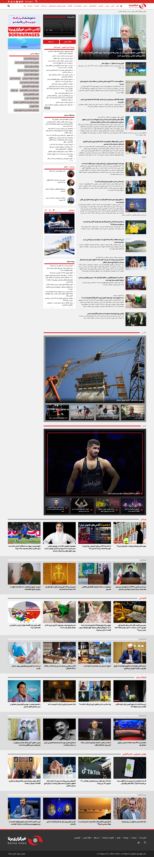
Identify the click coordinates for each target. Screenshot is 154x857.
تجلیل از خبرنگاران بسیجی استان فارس (62, 84)
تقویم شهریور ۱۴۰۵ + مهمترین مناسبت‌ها (61, 273)
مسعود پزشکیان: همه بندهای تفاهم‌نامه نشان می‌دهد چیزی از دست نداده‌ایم (60, 80)
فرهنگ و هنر (141, 677)
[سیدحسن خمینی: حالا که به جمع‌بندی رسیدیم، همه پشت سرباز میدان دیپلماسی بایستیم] (129, 574)
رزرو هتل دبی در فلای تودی (29, 90)
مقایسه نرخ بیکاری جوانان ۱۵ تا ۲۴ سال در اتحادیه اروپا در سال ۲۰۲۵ (59, 299)
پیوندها (126, 838)
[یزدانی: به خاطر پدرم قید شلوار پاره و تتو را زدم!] (94, 463)
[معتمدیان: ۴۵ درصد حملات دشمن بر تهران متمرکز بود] (129, 729)
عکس (143, 332)
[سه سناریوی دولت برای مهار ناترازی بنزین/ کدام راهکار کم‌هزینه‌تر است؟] (59, 612)
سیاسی (143, 560)
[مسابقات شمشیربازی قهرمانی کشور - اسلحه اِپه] (107, 412)
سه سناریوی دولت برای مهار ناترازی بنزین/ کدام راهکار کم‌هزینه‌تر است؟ (60, 269)
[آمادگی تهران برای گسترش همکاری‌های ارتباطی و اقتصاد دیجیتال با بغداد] (24, 768)
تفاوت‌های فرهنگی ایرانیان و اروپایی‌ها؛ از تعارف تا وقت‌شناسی (59, 281)
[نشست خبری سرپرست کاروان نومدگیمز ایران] (132, 412)
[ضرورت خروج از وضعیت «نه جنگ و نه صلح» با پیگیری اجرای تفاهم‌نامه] (24, 574)
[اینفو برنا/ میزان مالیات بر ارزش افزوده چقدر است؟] (59, 245)
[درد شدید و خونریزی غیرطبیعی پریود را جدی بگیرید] (24, 653)
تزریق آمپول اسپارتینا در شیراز (28, 70)
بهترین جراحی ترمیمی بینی (29, 82)
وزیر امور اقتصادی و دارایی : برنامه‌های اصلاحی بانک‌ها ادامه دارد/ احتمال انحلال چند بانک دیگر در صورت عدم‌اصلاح (59, 98)
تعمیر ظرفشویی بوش (31, 94)
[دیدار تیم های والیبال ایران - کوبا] (57, 412)
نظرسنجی (77, 838)
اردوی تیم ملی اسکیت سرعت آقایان (63, 58)
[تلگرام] (17, 1)
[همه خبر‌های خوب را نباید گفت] (70, 173)
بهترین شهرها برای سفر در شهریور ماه (62, 119)
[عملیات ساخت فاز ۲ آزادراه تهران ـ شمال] (94, 370)
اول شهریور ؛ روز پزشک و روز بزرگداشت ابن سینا (60, 135)
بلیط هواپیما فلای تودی (30, 86)
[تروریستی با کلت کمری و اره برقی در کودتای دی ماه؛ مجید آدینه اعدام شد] (59, 574)
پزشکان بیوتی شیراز (31, 66)
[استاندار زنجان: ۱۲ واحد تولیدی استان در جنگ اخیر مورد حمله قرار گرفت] (94, 729)
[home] (121, 6)
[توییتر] (20, 1)
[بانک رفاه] (24, 20)
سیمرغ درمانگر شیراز (31, 58)
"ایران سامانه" (12, 854)
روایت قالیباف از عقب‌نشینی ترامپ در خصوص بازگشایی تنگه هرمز (60, 304)
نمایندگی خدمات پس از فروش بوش (26, 110)
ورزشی (143, 519)
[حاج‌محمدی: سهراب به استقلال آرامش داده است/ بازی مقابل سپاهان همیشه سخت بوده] (24, 533)
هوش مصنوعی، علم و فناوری (134, 754)
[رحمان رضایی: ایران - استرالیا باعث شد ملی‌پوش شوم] (107, 506)
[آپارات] (11, 1)
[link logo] (137, 6)
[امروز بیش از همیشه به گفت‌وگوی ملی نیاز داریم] (70, 182)
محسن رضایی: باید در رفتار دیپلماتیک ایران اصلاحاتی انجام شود (61, 76)
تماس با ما (143, 838)
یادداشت (71, 167)
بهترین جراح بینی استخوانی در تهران (26, 102)
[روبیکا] (22, 1)
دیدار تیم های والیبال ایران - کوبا (64, 93)
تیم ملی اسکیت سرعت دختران (64, 102)
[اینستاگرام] (14, 1)
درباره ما (134, 838)
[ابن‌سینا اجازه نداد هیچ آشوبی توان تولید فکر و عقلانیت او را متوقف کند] (129, 691)
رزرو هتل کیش (15, 78)
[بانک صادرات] (24, 44)
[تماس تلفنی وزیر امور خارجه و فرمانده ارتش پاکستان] (59, 808)
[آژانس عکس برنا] (24, 32)
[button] (117, 57)
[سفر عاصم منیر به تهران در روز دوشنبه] (129, 808)
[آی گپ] (9, 1)
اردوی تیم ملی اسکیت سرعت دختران (62, 56)
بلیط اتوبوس (34, 106)
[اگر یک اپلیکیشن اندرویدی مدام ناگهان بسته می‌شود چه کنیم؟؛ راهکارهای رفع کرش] (129, 768)
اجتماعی (142, 639)
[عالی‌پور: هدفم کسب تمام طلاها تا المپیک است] (132, 506)
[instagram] (45, 210)
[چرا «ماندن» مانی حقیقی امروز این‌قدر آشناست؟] (94, 691)
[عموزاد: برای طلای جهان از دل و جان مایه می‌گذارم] (82, 506)
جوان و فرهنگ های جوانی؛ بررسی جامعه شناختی (59, 285)
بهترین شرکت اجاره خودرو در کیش (26, 62)
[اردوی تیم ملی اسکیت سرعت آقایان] (82, 412)
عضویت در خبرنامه (108, 838)
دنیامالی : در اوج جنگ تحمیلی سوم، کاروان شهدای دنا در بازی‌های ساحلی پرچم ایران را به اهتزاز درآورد (59, 276)
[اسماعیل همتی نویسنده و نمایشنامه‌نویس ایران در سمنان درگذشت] (59, 729)
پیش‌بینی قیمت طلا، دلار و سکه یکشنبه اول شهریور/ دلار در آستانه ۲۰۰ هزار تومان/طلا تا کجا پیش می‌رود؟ (60, 88)
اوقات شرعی (67, 42)
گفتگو (66, 167)
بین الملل (142, 794)
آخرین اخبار (57, 47)
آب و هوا (51, 42)
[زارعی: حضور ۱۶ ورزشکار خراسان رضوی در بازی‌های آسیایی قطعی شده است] (24, 729)
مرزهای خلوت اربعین (31, 74)
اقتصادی (142, 598)
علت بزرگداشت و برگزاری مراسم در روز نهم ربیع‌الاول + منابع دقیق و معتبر (61, 148)
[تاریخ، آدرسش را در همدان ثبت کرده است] (94, 653)
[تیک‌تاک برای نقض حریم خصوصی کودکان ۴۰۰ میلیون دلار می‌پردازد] (94, 768)
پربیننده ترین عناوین (68, 47)
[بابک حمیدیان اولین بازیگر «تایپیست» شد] (59, 691)
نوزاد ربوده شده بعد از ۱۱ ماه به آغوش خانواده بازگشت (60, 155)
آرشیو (47, 108)
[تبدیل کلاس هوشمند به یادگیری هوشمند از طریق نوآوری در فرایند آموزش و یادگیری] (129, 653)
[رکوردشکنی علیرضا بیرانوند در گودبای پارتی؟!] (129, 533)
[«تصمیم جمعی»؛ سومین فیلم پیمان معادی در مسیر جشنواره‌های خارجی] (24, 691)
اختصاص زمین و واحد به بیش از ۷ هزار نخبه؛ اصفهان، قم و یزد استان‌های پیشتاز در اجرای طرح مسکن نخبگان (59, 131)
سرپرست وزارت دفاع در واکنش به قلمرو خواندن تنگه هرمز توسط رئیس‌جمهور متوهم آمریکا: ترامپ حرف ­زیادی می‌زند (59, 124)
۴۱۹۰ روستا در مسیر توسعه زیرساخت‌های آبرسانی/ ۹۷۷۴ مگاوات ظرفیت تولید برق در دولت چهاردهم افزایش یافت (59, 294)
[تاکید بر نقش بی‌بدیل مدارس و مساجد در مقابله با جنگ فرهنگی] (59, 653)
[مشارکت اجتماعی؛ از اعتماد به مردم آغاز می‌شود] (70, 200)
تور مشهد (14, 90)
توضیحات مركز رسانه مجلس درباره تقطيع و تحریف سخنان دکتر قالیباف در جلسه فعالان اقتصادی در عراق (61, 140)
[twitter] (53, 210)
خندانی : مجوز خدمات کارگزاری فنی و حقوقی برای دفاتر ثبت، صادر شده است (59, 67)
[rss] (145, 842)
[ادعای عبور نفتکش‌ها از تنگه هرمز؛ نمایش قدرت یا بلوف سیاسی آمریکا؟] (94, 808)
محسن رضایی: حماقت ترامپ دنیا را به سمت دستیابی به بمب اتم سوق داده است (60, 62)
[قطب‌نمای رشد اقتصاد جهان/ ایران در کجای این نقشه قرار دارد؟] (24, 612)
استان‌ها (142, 715)
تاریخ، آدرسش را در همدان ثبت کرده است (61, 144)
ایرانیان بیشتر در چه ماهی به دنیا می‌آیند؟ (61, 266)
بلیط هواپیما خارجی (31, 98)
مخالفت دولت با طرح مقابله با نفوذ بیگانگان (60, 152)
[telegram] (49, 210)
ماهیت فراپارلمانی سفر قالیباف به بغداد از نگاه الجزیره (60, 160)
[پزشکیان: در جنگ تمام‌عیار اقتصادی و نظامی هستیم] (94, 574)
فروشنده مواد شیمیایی (30, 78)
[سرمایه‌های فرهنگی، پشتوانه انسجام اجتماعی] (70, 191)
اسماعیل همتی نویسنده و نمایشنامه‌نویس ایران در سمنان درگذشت (59, 71)
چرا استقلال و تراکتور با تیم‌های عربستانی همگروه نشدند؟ (59, 288)
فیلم (144, 426)
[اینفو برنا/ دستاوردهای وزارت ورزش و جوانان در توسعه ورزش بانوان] (59, 223)
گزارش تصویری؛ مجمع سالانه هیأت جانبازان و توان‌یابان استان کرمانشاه (60, 52)
